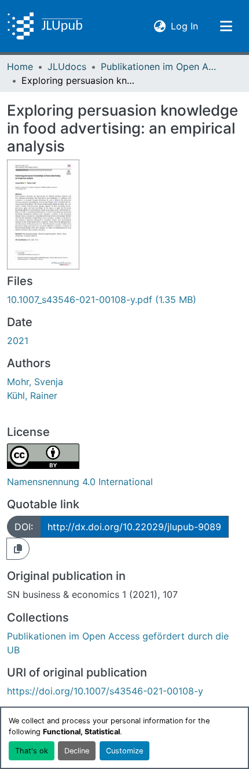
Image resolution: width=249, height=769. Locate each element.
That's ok (31, 750)
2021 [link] (17, 340)
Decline (76, 750)
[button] (45, 26)
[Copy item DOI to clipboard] (18, 549)
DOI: (23, 527)
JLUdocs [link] (66, 66)
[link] (124, 299)
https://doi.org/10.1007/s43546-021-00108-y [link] (105, 691)
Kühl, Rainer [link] (32, 395)
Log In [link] (184, 26)
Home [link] (20, 66)
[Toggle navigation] (226, 26)
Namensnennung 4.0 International (80, 481)
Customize (124, 750)
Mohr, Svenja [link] (35, 381)
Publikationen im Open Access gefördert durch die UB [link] (159, 66)
